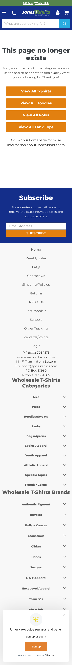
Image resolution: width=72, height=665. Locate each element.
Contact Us (36, 276)
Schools (36, 320)
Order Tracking (36, 328)
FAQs (36, 267)
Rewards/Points (36, 337)
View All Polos (36, 115)
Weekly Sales (36, 258)
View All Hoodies (36, 103)
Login (36, 346)
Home (36, 249)
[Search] (64, 23)
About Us (36, 302)
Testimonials (36, 311)
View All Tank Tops (36, 127)
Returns (36, 293)
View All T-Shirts (36, 91)
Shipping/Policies (36, 284)
